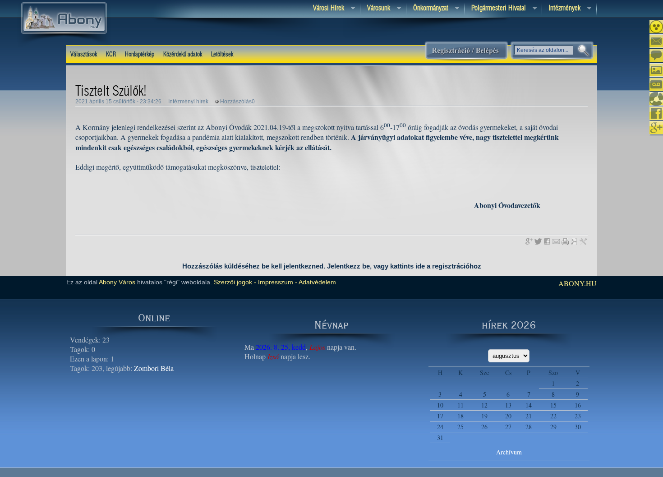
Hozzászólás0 (237, 101)
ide (420, 266)
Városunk (375, 9)
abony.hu (577, 283)
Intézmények (561, 9)
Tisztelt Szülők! (111, 91)
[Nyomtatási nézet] (565, 241)
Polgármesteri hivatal (495, 9)
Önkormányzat (427, 9)
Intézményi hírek (188, 101)
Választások (83, 54)
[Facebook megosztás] (547, 241)
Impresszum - (276, 282)
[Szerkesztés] (583, 241)
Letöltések (222, 54)
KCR (111, 54)
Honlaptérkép (139, 54)
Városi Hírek (325, 9)
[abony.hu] (64, 44)
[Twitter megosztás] (538, 241)
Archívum (509, 452)
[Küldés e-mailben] (556, 241)
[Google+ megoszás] (529, 241)
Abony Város (117, 282)
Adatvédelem (316, 282)
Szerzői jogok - (235, 282)
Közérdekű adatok (182, 54)
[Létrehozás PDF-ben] (574, 241)
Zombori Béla (154, 368)
